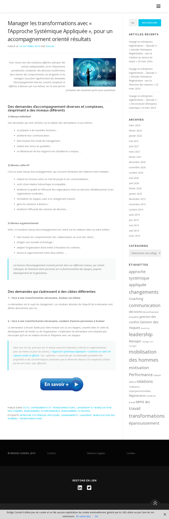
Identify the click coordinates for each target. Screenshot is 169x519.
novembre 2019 (137, 204)
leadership (141, 334)
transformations (30, 418)
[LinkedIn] (79, 487)
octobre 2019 (136, 209)
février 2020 (135, 188)
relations (145, 381)
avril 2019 (134, 230)
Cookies (131, 453)
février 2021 (135, 156)
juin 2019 (134, 220)
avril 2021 (134, 146)
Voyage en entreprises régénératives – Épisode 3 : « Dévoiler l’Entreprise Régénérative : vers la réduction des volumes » (143, 76)
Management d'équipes (76, 411)
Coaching (136, 298)
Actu (26, 407)
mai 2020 (134, 178)
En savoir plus (83, 516)
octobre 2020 (136, 172)
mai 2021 (134, 141)
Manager (135, 341)
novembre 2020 (137, 167)
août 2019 (134, 214)
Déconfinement (151, 312)
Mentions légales (96, 453)
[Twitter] (89, 487)
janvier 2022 (135, 135)
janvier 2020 (135, 193)
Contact (51, 453)
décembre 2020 (137, 162)
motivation (139, 367)
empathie (134, 316)
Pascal (50, 46)
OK (96, 516)
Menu (158, 6)
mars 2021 (134, 151)
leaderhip (86, 415)
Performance (141, 374)
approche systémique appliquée (40, 415)
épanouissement (144, 423)
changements (69, 415)
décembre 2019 (137, 199)
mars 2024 (134, 125)
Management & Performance (42, 411)
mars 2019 (134, 235)
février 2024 (135, 130)
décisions (135, 312)
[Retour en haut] (155, 503)
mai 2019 (134, 225)
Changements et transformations (53, 407)
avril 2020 (134, 183)
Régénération (137, 395)
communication (144, 305)
